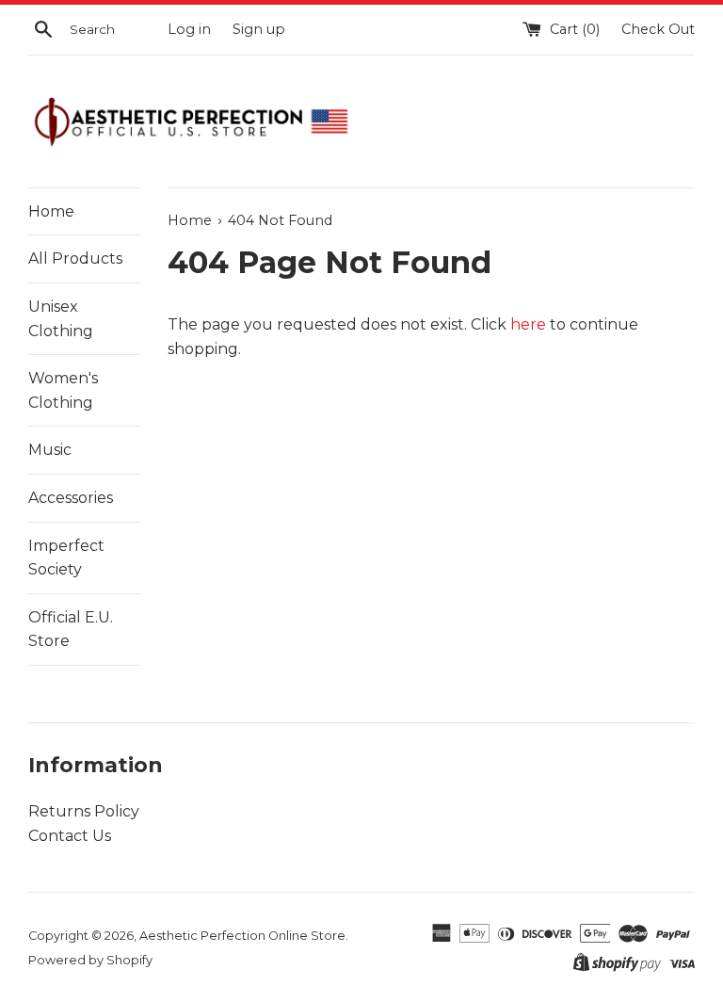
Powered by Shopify (90, 960)
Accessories (70, 498)
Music (50, 450)
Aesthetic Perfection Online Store (242, 936)
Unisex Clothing (60, 319)
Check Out (658, 29)
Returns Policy (83, 811)
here (528, 324)
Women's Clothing (63, 390)
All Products (75, 258)
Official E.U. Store (70, 629)
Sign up (259, 29)
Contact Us (69, 836)
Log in (189, 29)
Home (51, 211)
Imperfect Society (66, 558)
